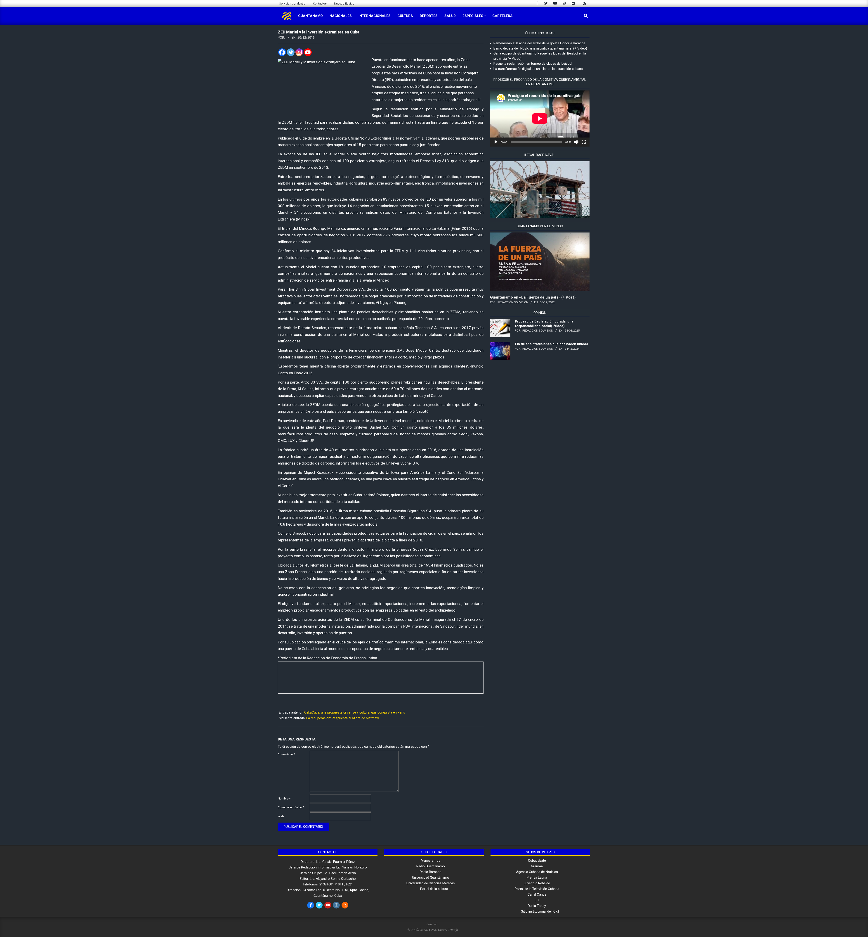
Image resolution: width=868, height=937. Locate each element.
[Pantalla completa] (583, 142)
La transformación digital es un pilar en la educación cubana (538, 69)
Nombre (284, 798)
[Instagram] (299, 52)
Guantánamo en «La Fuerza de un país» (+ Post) (533, 297)
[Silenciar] (576, 142)
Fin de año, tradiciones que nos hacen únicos (551, 344)
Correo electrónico (291, 807)
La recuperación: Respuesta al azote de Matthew (342, 718)
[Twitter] (291, 52)
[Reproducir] (496, 142)
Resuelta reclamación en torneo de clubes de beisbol (532, 64)
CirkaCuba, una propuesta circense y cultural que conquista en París (354, 712)
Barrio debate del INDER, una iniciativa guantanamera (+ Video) (540, 48)
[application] (540, 118)
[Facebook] (282, 52)
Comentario (286, 754)
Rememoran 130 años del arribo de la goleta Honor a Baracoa (539, 43)
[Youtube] (308, 52)
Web (281, 816)
